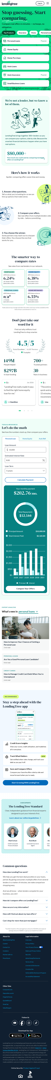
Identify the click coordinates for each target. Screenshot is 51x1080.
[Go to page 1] (20, 410)
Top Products (9, 33)
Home (33, 33)
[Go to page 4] (31, 410)
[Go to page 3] (28, 410)
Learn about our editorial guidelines (24, 818)
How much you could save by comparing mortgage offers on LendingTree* (25, 159)
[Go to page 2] (24, 410)
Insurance (22, 33)
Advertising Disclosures (32, 88)
